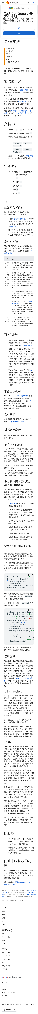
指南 (3, 911)
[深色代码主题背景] (28, 575)
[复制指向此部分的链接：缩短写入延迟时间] (28, 208)
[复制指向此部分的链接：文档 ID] (17, 124)
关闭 (19, 28)
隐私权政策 (10, 1004)
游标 (30, 370)
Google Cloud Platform (9, 992)
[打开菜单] (3, 2)
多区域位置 (22, 102)
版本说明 (5, 962)
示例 (3, 918)
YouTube (4, 943)
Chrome (4, 986)
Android (4, 982)
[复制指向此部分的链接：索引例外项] (20, 241)
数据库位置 (23, 90)
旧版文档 (5, 969)
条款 (3, 1004)
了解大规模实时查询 (16, 422)
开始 (19, 33)
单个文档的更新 (26, 345)
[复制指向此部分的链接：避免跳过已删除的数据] (6, 549)
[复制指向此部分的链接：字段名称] (20, 167)
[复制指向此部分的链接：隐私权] (16, 833)
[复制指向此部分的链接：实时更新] (17, 415)
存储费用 (13, 226)
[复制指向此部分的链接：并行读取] (13, 742)
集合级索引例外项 (18, 219)
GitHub (4, 925)
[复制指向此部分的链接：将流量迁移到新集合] (25, 691)
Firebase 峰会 (6, 937)
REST (23, 401)
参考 (3, 915)
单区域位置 (22, 113)
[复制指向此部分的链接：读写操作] (20, 335)
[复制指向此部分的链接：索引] (13, 202)
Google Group (6, 959)
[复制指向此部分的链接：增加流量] (17, 656)
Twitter (4, 940)
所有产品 (5, 996)
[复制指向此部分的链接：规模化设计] (23, 430)
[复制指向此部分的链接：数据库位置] (23, 82)
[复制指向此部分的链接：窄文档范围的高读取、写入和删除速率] (25, 485)
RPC (29, 401)
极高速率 (13, 504)
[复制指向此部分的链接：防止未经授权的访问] (10, 865)
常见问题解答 (6, 966)
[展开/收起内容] (13, 48)
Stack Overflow (7, 956)
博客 (3, 934)
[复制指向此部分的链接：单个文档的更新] (25, 444)
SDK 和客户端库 (23, 396)
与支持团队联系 (7, 953)
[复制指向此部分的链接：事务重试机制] (23, 391)
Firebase (4, 989)
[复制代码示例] (32, 575)
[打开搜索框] (25, 2)
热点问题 (29, 156)
